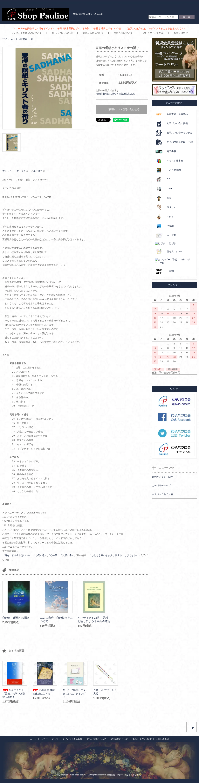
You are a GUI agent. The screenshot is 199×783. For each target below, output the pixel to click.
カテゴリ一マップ (49, 739)
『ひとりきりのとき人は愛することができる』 (113, 555)
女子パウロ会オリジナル (179, 132)
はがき (172, 243)
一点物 (170, 271)
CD (168, 179)
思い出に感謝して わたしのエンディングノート (74, 694)
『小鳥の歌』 (40, 555)
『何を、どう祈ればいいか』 (17, 555)
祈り (33, 39)
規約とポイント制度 (153, 32)
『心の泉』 (53, 555)
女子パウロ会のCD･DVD (180, 142)
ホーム (33, 739)
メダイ (170, 216)
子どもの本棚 (174, 170)
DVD (169, 188)
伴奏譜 (170, 226)
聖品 (169, 198)
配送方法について (123, 32)
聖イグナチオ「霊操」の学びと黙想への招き (13, 694)
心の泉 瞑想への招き (16, 617)
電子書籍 (171, 151)
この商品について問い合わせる (122, 109)
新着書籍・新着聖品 (177, 114)
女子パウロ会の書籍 (177, 123)
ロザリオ (171, 207)
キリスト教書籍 (19, 39)
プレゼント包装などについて (26, 32)
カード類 (171, 235)
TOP (4, 39)
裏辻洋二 (38, 171)
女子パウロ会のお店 (62, 32)
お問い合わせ (181, 32)
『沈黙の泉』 (67, 555)
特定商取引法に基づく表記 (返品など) (115, 93)
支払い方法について (93, 32)
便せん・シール (175, 251)
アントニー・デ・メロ (14, 171)
